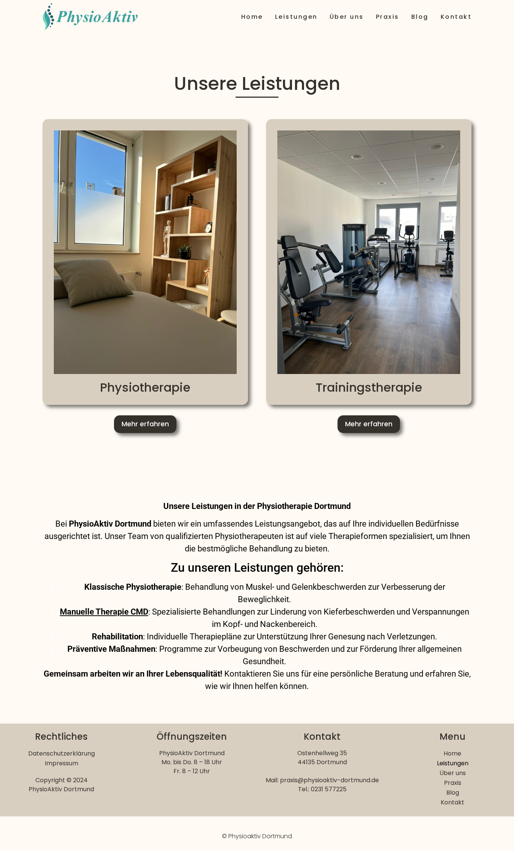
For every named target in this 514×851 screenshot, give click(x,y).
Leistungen (296, 16)
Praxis (387, 16)
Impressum (61, 763)
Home (252, 16)
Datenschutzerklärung (61, 753)
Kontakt (456, 16)
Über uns (347, 16)
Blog (420, 16)
